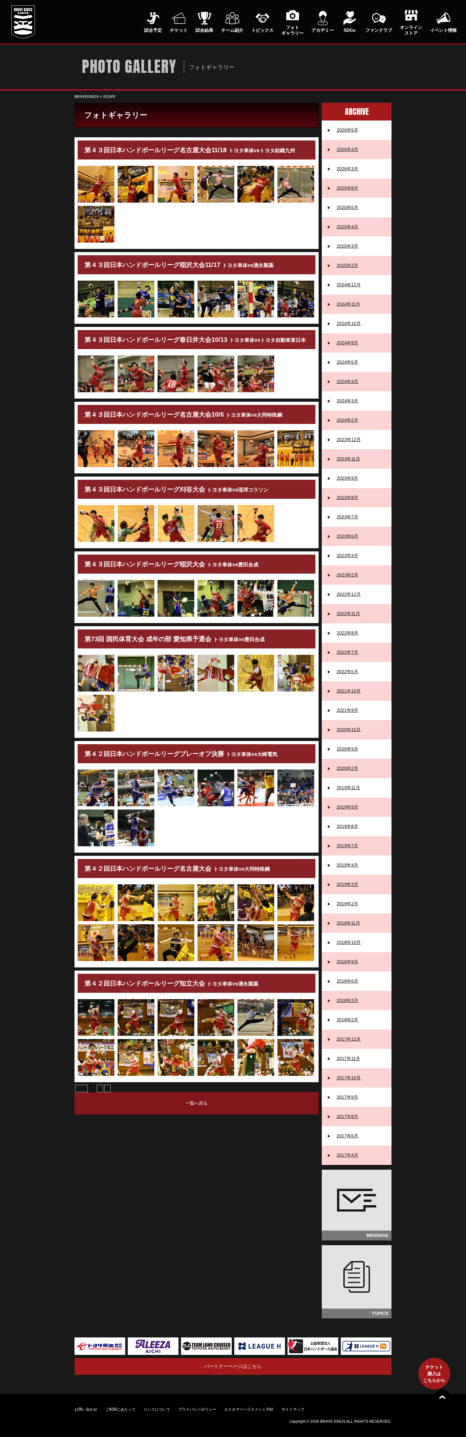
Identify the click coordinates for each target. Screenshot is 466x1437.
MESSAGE (377, 1235)
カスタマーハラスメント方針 (249, 1409)
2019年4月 (347, 865)
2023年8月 (347, 497)
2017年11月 (348, 1058)
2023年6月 (347, 536)
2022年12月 (349, 594)
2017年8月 (347, 1116)
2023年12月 (349, 439)
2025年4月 (347, 226)
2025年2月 (347, 265)
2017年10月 (349, 1077)
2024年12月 (349, 284)
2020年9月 (347, 748)
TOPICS (380, 1313)
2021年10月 (349, 690)
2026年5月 (347, 130)
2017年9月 (347, 1097)
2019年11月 (348, 787)
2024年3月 (347, 400)
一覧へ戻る (196, 1103)
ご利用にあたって (120, 1409)
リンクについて (157, 1409)
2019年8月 (347, 826)
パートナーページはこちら (233, 1366)
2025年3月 (347, 246)
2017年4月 (347, 1155)
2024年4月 (347, 381)
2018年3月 (347, 1000)
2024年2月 (347, 420)
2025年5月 (347, 207)
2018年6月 (347, 981)
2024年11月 (348, 304)
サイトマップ (293, 1409)
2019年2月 (347, 903)
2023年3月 (347, 555)
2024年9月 (347, 342)
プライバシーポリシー (197, 1409)
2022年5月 (347, 671)
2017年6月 (347, 1135)
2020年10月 (349, 729)
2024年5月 (347, 362)
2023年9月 (347, 478)
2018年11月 (348, 923)
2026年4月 (347, 149)
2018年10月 (349, 942)
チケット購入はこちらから (434, 1373)
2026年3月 (347, 168)
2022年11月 (348, 613)
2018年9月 (347, 961)
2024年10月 (349, 323)
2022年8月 (347, 632)
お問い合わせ (85, 1409)
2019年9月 (347, 807)
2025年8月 (347, 188)
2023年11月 (348, 458)
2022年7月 (347, 652)
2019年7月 (347, 845)
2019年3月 (347, 884)
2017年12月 (349, 1039)
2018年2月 (347, 1019)
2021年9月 (347, 710)
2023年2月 (347, 574)
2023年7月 (347, 516)
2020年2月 (347, 768)
